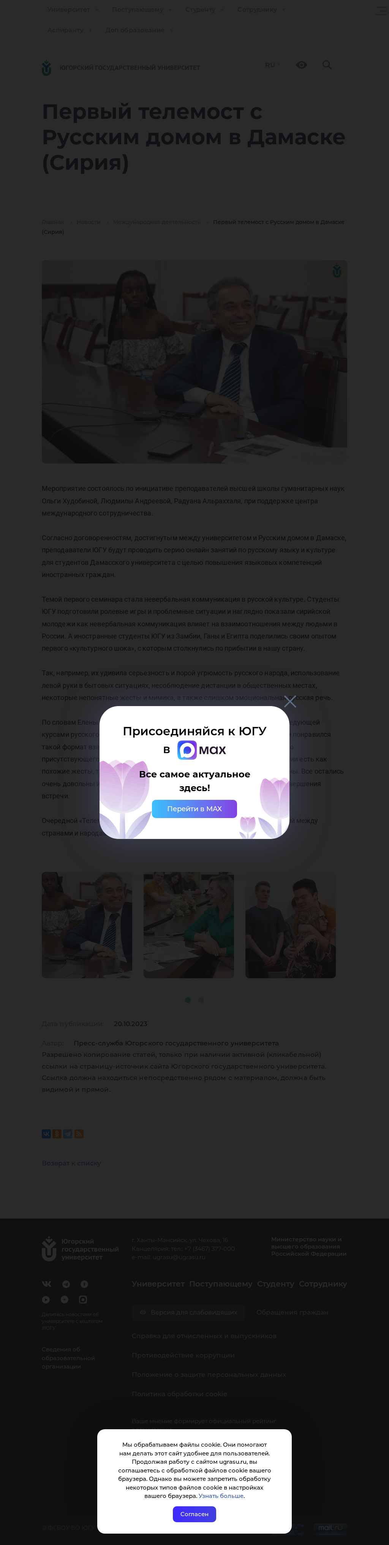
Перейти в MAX (194, 809)
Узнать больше (221, 1495)
